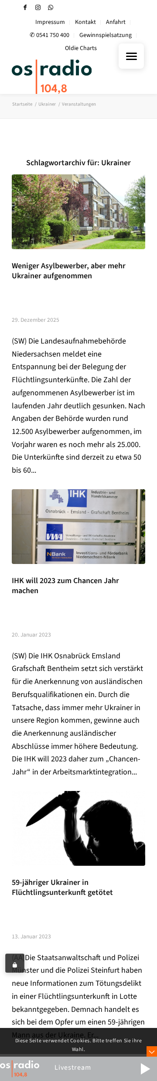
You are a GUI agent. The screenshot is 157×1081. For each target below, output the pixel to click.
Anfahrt (116, 22)
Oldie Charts (81, 48)
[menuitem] (50, 22)
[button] (145, 1069)
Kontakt (85, 22)
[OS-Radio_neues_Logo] (65, 76)
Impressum (50, 22)
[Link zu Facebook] (25, 7)
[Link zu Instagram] (37, 7)
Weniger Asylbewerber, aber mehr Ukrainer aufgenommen (69, 270)
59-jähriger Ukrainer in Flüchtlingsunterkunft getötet (62, 887)
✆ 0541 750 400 (49, 35)
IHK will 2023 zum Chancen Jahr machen (65, 585)
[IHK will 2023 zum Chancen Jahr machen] (78, 526)
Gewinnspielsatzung (105, 35)
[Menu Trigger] (131, 56)
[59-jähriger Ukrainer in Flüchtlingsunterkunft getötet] (78, 828)
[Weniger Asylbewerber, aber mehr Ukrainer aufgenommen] (78, 211)
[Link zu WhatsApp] (50, 7)
